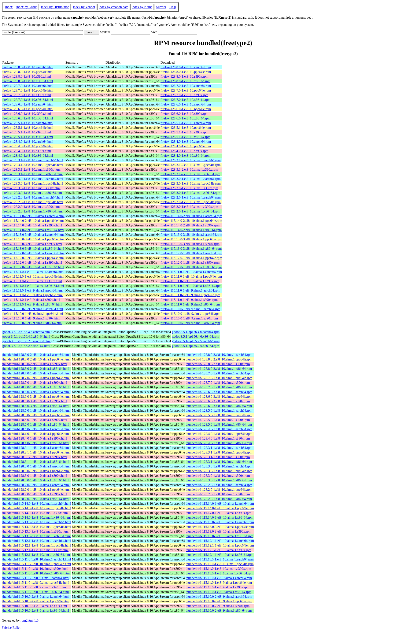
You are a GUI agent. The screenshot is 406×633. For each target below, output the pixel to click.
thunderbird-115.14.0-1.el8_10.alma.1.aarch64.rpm (220, 503)
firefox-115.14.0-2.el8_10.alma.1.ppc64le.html (33, 220)
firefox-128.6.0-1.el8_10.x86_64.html (27, 118)
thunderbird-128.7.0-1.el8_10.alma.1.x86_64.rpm (219, 387)
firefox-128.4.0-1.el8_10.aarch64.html (27, 141)
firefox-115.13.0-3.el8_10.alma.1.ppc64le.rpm (191, 239)
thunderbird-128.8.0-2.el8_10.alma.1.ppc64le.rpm (219, 359)
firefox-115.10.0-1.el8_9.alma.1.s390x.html (31, 318)
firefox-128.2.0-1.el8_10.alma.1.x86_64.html (32, 211)
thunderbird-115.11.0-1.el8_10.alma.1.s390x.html (35, 568)
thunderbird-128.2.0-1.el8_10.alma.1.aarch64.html (36, 485)
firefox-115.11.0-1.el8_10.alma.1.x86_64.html (33, 286)
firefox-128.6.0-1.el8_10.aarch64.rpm (185, 104)
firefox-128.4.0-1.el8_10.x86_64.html (27, 155)
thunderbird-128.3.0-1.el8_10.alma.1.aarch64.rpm (219, 466)
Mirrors (161, 7)
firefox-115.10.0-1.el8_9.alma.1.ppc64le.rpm (190, 313)
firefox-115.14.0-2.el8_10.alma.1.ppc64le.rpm (191, 220)
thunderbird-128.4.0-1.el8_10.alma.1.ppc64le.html (36, 434)
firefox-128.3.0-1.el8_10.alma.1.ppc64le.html (32, 183)
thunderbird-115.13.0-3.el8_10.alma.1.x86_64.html (36, 536)
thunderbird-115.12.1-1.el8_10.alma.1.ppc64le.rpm (220, 545)
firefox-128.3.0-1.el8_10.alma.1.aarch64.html (32, 179)
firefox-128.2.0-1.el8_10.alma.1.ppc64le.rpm (190, 202)
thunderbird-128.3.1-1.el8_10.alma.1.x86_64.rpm (219, 461)
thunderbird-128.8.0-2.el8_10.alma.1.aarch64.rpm (219, 354)
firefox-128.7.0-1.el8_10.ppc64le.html (27, 90)
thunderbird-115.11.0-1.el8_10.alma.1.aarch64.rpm (220, 559)
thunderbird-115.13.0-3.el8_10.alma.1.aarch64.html (36, 522)
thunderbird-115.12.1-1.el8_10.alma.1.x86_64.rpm (219, 554)
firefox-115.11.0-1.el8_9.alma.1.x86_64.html (32, 304)
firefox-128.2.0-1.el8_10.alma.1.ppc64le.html (32, 202)
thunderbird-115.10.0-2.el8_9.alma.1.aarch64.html (35, 596)
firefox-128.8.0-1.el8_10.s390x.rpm (184, 76)
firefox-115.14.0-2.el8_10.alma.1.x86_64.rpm (191, 230)
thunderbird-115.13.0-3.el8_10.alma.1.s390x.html (35, 531)
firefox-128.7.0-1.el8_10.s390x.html (26, 95)
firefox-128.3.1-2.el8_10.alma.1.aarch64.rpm (190, 160)
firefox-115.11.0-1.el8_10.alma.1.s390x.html (32, 281)
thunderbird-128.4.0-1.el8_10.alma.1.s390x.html (34, 438)
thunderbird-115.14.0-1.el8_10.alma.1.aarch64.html (36, 503)
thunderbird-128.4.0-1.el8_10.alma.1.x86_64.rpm (219, 443)
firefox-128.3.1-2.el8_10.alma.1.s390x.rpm (189, 169)
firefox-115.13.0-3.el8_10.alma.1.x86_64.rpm (191, 248)
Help (172, 7)
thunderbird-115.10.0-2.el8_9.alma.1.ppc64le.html (35, 601)
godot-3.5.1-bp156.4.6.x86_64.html (26, 336)
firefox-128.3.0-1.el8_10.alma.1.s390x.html (31, 188)
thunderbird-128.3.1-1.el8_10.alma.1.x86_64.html (35, 461)
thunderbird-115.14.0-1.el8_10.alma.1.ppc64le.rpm (220, 508)
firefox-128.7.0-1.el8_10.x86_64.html (27, 99)
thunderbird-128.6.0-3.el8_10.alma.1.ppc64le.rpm (219, 396)
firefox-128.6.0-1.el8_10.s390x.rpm (184, 113)
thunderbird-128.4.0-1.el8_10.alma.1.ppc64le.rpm (219, 434)
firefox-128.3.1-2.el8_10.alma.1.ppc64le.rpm (190, 165)
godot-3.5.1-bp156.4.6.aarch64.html (26, 332)
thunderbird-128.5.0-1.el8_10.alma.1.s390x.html (34, 420)
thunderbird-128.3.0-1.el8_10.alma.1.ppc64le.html (36, 471)
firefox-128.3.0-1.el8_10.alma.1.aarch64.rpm (190, 179)
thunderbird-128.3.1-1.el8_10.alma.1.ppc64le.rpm (219, 452)
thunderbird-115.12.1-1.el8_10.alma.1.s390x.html (35, 550)
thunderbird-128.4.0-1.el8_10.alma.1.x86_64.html (35, 443)
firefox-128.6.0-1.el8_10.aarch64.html (27, 104)
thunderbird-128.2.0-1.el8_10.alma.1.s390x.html (34, 494)
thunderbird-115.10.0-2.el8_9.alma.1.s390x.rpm (218, 606)
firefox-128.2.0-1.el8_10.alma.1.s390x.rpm (189, 206)
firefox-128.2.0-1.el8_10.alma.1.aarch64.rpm (190, 197)
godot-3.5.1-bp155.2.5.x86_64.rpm (195, 346)
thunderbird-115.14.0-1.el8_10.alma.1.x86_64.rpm (219, 517)
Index (9, 7)
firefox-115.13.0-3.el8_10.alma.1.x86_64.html (33, 248)
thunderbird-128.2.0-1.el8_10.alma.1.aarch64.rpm (219, 485)
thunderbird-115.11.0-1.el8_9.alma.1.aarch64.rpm (219, 578)
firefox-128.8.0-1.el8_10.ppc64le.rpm (185, 72)
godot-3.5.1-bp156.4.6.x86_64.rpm (195, 336)
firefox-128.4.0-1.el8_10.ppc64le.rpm (185, 146)
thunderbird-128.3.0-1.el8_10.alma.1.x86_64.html (35, 480)
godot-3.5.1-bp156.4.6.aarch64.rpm (195, 332)
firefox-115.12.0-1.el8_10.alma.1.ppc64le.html (33, 258)
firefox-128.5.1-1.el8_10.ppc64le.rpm (185, 127)
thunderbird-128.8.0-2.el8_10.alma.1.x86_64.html (35, 368)
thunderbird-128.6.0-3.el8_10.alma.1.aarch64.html (36, 392)
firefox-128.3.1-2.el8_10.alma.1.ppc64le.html (32, 165)
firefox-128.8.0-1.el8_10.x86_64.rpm (185, 81)
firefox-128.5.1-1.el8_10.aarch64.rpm (185, 123)
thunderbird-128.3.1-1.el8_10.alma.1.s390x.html (34, 457)
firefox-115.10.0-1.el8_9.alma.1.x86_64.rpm (190, 323)
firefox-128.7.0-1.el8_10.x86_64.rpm (185, 99)
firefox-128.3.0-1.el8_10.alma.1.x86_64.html (32, 193)
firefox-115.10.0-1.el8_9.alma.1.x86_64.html (32, 323)
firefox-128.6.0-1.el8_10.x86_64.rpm (185, 118)
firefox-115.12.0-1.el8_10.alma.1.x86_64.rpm (191, 267)
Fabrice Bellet (11, 627)
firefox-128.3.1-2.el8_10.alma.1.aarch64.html (32, 160)
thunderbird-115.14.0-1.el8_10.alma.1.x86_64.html (36, 517)
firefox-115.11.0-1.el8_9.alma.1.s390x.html (31, 299)
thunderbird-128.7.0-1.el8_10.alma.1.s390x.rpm (218, 382)
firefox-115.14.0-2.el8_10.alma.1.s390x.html (32, 225)
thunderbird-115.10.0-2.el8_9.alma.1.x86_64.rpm (219, 610)
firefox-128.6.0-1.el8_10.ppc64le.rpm (185, 109)
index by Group (26, 7)
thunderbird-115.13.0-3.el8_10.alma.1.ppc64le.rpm (220, 527)
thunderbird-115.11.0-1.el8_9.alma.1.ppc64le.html (35, 582)
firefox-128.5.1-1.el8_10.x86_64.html (27, 137)
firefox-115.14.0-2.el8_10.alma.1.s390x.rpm (189, 225)
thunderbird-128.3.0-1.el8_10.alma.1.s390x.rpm (218, 475)
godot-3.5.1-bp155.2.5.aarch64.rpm (195, 341)
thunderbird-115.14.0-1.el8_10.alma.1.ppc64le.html (36, 508)
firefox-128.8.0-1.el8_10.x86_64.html (27, 81)
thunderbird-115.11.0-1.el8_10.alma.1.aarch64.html (36, 559)
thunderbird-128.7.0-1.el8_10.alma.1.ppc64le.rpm (219, 378)
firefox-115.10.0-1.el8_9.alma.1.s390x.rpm (189, 318)
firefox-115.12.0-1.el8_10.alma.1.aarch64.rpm (191, 253)
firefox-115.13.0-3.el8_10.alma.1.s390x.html (32, 244)
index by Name (142, 7)
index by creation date (113, 7)
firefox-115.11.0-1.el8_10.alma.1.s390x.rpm (189, 281)
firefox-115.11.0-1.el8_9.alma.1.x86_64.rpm (190, 304)
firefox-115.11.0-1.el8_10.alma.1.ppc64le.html (33, 276)
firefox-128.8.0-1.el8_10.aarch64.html (27, 67)
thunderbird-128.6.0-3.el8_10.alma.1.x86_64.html (35, 406)
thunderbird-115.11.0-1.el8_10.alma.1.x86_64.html (36, 573)
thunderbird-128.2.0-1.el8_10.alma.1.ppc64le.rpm (219, 489)
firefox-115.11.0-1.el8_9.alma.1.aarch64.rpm (190, 290)
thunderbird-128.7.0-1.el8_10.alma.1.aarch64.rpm (219, 373)
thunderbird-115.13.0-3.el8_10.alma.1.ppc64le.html (36, 527)
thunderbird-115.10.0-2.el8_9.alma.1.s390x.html (34, 606)
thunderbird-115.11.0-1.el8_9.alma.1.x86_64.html (35, 592)
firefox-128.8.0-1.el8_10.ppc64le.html (27, 72)
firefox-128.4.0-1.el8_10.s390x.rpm (184, 151)
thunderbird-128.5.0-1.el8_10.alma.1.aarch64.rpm (219, 410)
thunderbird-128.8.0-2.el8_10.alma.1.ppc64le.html (36, 359)
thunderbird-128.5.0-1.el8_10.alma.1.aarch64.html (36, 410)
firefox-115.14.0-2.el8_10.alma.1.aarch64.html (33, 216)
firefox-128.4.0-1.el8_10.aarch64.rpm (185, 141)
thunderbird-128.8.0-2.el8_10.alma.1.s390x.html (34, 364)
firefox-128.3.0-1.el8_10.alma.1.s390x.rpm (189, 188)
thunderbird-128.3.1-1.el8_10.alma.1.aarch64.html (36, 447)
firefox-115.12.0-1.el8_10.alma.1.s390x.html (32, 262)
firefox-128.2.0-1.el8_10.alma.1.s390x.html (31, 206)
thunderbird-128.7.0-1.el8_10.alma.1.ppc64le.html (36, 378)
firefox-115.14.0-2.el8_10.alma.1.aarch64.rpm (191, 216)
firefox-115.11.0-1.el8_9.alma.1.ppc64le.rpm (190, 295)
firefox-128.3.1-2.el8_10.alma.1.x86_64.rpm (190, 174)
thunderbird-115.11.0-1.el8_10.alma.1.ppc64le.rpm (220, 564)
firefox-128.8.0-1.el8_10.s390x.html (26, 76)
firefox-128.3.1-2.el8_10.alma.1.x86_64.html (32, 174)
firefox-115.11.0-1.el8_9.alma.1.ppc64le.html (32, 295)
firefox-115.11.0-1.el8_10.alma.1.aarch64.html (33, 272)
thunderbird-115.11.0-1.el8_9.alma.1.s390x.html (34, 587)
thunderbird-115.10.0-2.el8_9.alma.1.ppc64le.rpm (219, 601)
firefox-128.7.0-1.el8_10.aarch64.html (27, 86)
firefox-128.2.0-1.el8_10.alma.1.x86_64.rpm (190, 211)
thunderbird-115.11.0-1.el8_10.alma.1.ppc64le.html (36, 564)
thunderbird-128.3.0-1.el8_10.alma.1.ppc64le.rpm (219, 471)
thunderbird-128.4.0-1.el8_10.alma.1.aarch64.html (36, 429)
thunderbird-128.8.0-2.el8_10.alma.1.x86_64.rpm (219, 368)
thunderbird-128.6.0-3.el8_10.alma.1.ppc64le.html (36, 396)
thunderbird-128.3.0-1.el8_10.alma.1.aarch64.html (36, 466)
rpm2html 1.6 (29, 620)
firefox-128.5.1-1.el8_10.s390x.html (26, 132)
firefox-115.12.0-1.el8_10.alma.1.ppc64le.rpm (191, 258)
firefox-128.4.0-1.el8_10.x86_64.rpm (185, 155)
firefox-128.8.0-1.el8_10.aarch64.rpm (185, 67)
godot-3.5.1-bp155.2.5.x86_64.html (26, 346)
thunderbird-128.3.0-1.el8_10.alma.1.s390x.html (34, 475)
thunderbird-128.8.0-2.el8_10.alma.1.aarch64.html (36, 354)
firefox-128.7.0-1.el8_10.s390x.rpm (184, 95)
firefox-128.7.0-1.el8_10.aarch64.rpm (185, 86)
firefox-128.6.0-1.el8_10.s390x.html (26, 113)
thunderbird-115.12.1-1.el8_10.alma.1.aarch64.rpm (220, 541)
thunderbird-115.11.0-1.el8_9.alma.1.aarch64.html (35, 578)
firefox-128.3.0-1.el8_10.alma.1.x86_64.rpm (190, 193)
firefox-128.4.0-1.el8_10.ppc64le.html (27, 146)
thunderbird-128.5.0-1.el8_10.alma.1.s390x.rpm (218, 420)
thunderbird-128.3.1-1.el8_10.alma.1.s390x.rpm (218, 457)
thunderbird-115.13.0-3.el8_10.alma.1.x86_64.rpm (219, 536)
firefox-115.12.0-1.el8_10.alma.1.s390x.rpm (189, 262)
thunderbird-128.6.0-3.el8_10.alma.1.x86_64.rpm (219, 406)
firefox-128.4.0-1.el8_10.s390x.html (26, 151)
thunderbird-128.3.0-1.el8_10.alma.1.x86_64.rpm (219, 480)
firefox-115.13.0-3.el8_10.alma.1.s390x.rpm (189, 244)
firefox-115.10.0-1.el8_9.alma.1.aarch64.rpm (190, 309)
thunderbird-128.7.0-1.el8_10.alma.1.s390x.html (34, 382)
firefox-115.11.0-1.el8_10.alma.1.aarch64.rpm (191, 272)
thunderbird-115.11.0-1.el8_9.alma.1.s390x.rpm (217, 587)
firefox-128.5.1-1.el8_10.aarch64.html (27, 123)
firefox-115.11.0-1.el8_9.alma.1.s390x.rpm (189, 299)
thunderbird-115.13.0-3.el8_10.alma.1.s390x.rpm (218, 531)
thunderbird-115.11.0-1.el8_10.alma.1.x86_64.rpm (219, 573)
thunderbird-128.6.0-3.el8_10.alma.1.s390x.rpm (218, 401)
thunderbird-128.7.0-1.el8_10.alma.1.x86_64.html (35, 387)
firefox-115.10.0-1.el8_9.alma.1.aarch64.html (32, 309)
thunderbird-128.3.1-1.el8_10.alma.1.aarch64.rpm (219, 447)
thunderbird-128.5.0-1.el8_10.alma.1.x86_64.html (35, 424)
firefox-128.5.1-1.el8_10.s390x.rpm (184, 132)
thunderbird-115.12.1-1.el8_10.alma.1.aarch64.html (36, 541)
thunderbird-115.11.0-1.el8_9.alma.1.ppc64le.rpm (219, 582)
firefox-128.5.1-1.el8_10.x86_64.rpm (185, 137)
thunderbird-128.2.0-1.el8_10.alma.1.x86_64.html (35, 499)
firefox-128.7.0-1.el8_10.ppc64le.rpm (185, 90)
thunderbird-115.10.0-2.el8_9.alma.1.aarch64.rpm (219, 596)
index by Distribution (55, 7)
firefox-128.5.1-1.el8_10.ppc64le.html (27, 127)
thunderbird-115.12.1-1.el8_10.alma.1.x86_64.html (36, 554)
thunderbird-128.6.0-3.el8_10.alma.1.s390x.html (34, 401)
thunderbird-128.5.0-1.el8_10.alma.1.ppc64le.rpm (219, 415)
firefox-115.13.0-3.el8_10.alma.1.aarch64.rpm (191, 234)
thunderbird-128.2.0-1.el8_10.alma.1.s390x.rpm (218, 494)
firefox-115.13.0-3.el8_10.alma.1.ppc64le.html (33, 239)
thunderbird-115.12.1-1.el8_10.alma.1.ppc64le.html (36, 545)
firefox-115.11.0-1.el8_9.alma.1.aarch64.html (32, 290)
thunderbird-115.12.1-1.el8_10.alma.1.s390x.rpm (218, 550)
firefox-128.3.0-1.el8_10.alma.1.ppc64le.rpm (190, 183)
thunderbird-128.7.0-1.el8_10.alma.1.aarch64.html (36, 373)
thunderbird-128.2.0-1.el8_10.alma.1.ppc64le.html (36, 489)
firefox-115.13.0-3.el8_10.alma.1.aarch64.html (33, 234)
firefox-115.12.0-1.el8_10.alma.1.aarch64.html (33, 253)
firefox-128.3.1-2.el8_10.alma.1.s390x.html (31, 169)
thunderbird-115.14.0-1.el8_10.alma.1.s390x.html (35, 513)
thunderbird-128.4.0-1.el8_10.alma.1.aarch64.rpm (219, 429)
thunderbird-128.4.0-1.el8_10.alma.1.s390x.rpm (218, 438)
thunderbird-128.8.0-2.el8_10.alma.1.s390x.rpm (218, 364)
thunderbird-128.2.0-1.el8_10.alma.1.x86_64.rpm (219, 499)
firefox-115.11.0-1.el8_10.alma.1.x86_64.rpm (190, 286)
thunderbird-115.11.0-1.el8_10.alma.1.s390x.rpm (218, 568)
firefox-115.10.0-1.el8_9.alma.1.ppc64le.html (32, 313)
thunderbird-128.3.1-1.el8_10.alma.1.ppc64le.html (36, 452)
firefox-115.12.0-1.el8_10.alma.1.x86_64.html (33, 267)
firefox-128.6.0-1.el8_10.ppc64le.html (27, 109)
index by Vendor (84, 7)
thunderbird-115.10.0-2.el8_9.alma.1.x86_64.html (35, 610)
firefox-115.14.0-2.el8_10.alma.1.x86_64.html (33, 230)
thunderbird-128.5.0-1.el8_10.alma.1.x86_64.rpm (219, 424)
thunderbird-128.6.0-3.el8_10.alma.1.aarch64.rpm (219, 392)
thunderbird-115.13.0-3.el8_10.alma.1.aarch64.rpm (220, 522)
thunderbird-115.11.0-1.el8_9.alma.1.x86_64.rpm (218, 592)
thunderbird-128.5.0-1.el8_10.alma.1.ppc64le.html (36, 415)
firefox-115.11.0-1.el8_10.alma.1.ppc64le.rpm (191, 276)
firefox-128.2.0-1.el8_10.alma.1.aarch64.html (32, 197)
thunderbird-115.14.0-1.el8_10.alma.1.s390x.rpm (218, 513)
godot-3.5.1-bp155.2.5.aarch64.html (26, 341)
